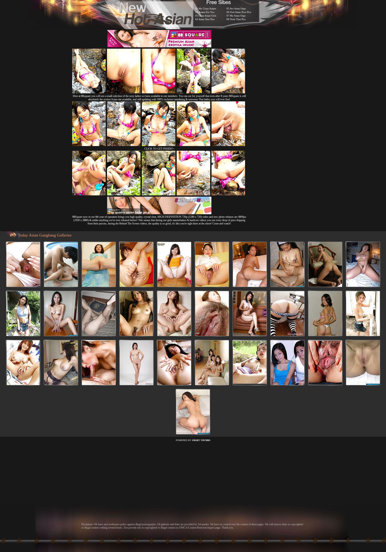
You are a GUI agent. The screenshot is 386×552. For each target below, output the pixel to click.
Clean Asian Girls (207, 15)
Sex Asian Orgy (238, 8)
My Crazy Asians (207, 8)
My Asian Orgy (238, 15)
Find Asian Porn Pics (240, 12)
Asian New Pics (206, 19)
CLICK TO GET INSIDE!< (159, 148)
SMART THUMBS (201, 440)
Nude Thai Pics (237, 19)
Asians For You (206, 12)
